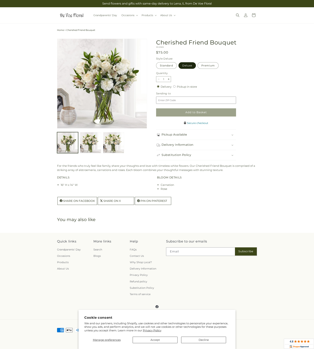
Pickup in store (187, 86)
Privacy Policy (152, 330)
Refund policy (138, 281)
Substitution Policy (142, 287)
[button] (129, 15)
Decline (204, 340)
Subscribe (245, 251)
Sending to (169, 93)
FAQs (133, 249)
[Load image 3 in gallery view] (113, 142)
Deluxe (187, 65)
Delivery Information (143, 268)
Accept (155, 340)
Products (63, 262)
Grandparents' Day (69, 249)
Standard (166, 65)
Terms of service (140, 294)
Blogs (97, 256)
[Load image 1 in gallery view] (67, 142)
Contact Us (137, 256)
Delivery (166, 86)
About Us (63, 268)
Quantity (162, 73)
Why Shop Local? (141, 262)
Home (60, 30)
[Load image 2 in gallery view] (90, 142)
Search (97, 249)
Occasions (63, 256)
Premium (208, 65)
